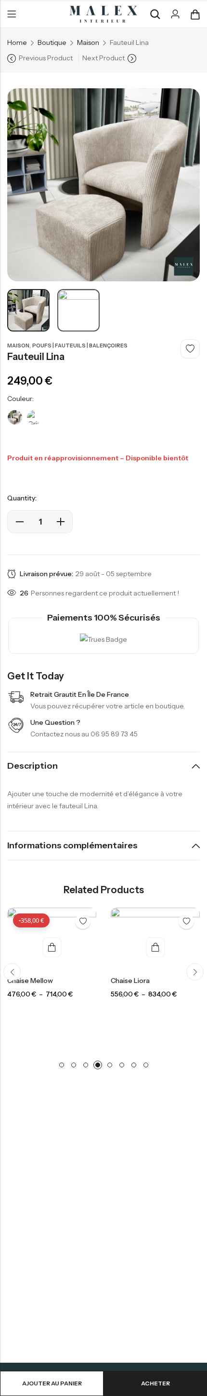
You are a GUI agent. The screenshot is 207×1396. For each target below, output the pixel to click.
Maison (88, 42)
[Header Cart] (195, 14)
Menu (11, 14)
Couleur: (20, 398)
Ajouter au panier (52, 1383)
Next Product (103, 58)
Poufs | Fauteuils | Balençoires (80, 345)
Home (17, 42)
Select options (52, 947)
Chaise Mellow (30, 980)
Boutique (52, 42)
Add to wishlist (190, 349)
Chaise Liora (130, 980)
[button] (12, 972)
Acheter (155, 1383)
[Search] (155, 14)
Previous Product (46, 58)
